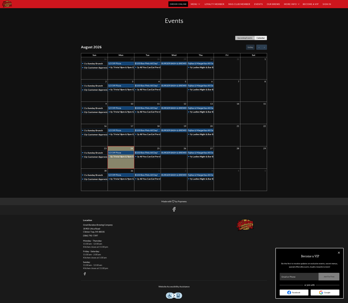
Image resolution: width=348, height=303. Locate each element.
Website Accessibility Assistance (174, 286)
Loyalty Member (214, 4)
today (250, 47)
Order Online (178, 4)
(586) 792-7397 (90, 235)
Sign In (327, 4)
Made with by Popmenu (94, 201)
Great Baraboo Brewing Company (245, 225)
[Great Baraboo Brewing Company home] (14, 4)
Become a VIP (311, 4)
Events (258, 4)
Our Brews (273, 4)
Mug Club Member (239, 4)
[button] (195, 4)
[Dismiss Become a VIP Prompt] (339, 252)
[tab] (244, 38)
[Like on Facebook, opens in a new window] (174, 209)
